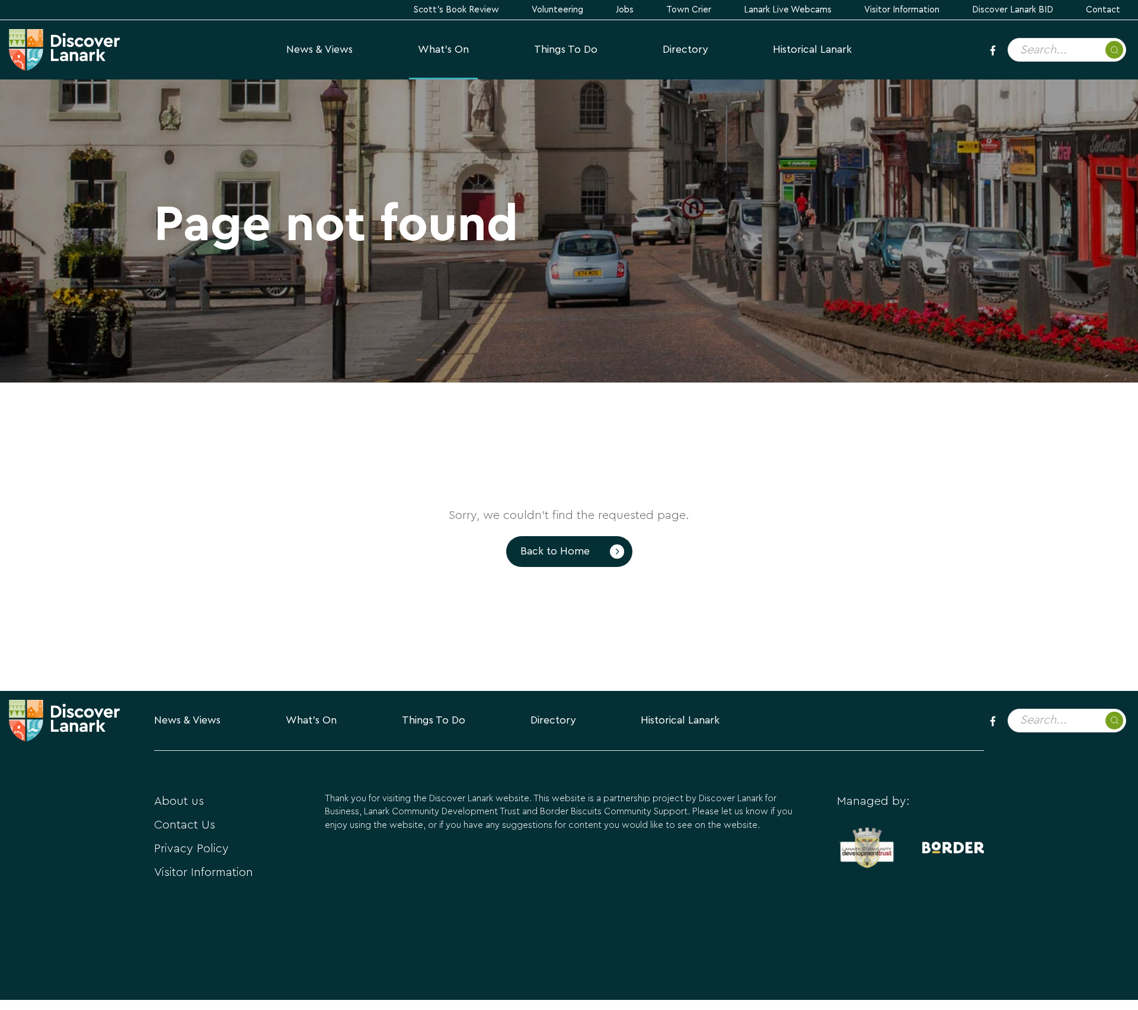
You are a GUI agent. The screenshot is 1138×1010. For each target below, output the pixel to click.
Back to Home (555, 551)
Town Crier (688, 9)
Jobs (625, 9)
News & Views (319, 49)
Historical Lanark (812, 49)
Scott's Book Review (456, 9)
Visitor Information (901, 9)
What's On (443, 49)
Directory (685, 49)
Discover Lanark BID (1012, 9)
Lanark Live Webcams (788, 9)
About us (179, 801)
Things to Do (565, 49)
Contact (1103, 9)
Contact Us (184, 825)
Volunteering (557, 9)
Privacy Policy (191, 849)
